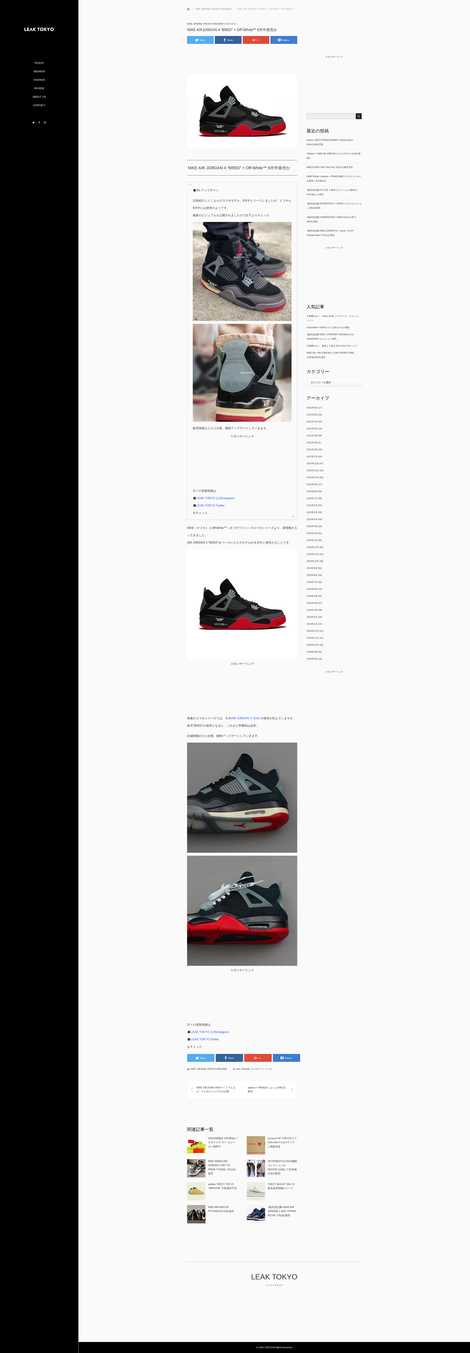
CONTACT (39, 105)
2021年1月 (312, 456)
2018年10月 (313, 645)
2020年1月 (312, 540)
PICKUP (39, 63)
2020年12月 (313, 463)
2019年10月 (313, 561)
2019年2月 (312, 617)
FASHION (39, 79)
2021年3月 (312, 442)
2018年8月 (312, 659)
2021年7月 (312, 421)
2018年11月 (313, 638)
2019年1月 (312, 624)
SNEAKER (39, 71)
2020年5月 (312, 512)
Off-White (198, 24)
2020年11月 (313, 470)
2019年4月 (312, 603)
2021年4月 (312, 435)
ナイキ (268, 1069)
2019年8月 (312, 575)
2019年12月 (313, 547)
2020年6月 (312, 505)
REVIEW (39, 88)
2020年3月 (312, 526)
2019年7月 (312, 582)
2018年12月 (313, 631)
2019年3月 (312, 610)
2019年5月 (312, 596)
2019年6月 (312, 589)
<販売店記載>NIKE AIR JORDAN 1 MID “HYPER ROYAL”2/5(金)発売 (282, 1211)
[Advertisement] (244, 64)
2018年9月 (312, 652)
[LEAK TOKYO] (39, 46)
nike (238, 1069)
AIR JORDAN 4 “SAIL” (246, 718)
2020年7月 (312, 498)
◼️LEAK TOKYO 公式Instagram (214, 498)
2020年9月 (312, 484)
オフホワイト (257, 1069)
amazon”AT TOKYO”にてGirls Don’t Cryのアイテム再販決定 (282, 1142)
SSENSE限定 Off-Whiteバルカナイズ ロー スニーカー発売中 (223, 1142)
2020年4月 (312, 519)
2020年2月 (312, 533)
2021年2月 (312, 449)
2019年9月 (312, 568)
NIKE (189, 24)
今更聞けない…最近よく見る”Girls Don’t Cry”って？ (332, 346)
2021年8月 (312, 414)
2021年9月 (312, 407)
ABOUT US (39, 96)
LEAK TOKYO (274, 1277)
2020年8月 (312, 491)
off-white (245, 1069)
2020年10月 (313, 477)
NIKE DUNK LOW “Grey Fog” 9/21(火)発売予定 (330, 167)
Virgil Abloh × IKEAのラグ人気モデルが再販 (328, 327)
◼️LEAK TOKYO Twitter (209, 505)
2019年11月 (313, 554)
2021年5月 (312, 428)
